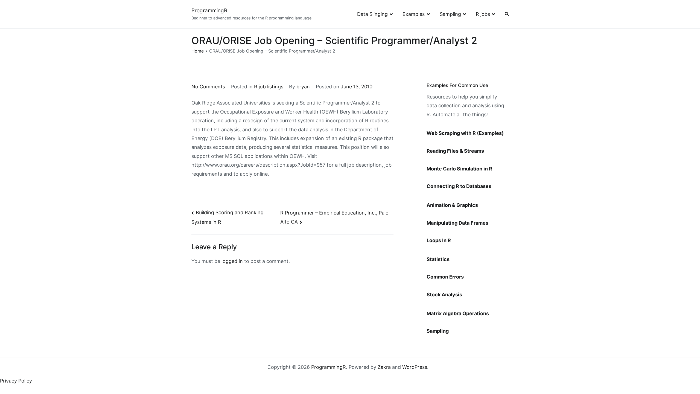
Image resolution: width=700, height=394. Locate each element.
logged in (232, 261)
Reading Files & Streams (455, 151)
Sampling (450, 14)
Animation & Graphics (452, 205)
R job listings (268, 86)
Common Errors (445, 277)
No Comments (208, 86)
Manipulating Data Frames (457, 223)
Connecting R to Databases (459, 186)
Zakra (384, 367)
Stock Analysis (444, 294)
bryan (303, 86)
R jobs (483, 14)
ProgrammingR (209, 10)
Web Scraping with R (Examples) (465, 133)
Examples (413, 14)
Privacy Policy (16, 381)
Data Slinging (372, 14)
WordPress (414, 367)
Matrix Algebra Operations (458, 313)
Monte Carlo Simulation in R (459, 169)
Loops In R (439, 240)
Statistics (438, 259)
